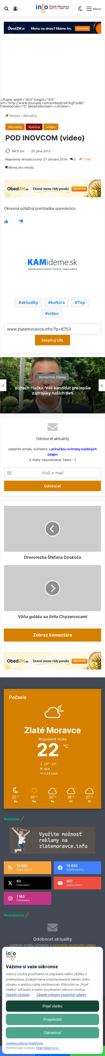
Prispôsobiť (53, 1019)
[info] (52, 8)
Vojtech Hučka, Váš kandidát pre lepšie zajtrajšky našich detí (53, 390)
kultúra (58, 302)
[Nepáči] (21, 221)
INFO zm (18, 151)
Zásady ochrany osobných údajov (61, 995)
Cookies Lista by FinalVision (24, 1043)
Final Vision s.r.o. (47, 1048)
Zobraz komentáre (52, 634)
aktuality (29, 302)
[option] (52, 385)
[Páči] (6, 221)
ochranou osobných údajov (74, 945)
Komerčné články (52, 377)
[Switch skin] (80, 10)
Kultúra (34, 127)
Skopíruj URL (52, 340)
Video (51, 127)
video (53, 313)
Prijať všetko (52, 1006)
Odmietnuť (52, 1033)
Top (81, 302)
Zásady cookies (18, 995)
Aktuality (30, 116)
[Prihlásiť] (15, 10)
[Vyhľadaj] (6, 10)
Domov (14, 116)
